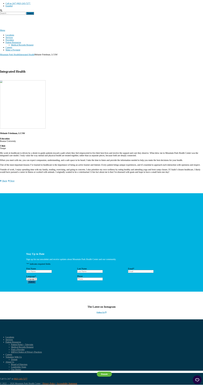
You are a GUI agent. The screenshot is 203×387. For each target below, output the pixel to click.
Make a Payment (13, 50)
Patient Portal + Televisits (22, 344)
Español (9, 6)
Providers (10, 40)
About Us (10, 362)
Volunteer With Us (14, 357)
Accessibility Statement (67, 383)
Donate (14, 359)
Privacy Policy (49, 383)
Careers (9, 47)
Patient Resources (13, 42)
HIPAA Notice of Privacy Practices (26, 352)
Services (9, 37)
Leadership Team (18, 367)
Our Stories (16, 369)
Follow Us (101, 312)
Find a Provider (18, 349)
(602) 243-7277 (20, 379)
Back (4, 181)
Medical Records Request (22, 45)
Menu (2, 30)
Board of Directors (19, 364)
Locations (10, 35)
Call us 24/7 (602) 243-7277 (18, 3)
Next (12, 181)
